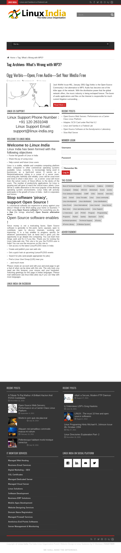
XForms (98, 220)
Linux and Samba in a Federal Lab (33, 2)
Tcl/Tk (101, 217)
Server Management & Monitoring (23, 526)
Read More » (59, 105)
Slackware (92, 217)
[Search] (112, 15)
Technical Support (85, 220)
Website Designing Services (21, 507)
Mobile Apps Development (20, 503)
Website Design (67, 544)
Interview (109, 194)
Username (66, 148)
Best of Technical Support (72, 186)
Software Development (18, 493)
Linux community (102, 197)
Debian (75, 190)
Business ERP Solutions (19, 498)
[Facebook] (68, 463)
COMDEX (109, 186)
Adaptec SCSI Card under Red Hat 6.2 (79, 122)
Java (64, 197)
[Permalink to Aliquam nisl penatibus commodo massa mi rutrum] (12, 436)
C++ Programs (89, 186)
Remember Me (70, 168)
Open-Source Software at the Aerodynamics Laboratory (87, 129)
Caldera (100, 186)
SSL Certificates (15, 475)
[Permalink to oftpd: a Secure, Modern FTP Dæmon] (68, 402)
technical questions (70, 220)
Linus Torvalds (81, 197)
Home (12, 58)
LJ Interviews (67, 213)
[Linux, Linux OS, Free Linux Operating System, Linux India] (36, 16)
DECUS (84, 190)
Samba (83, 217)
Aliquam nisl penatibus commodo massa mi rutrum (34, 430)
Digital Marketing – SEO (19, 470)
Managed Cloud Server (18, 484)
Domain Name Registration (20, 512)
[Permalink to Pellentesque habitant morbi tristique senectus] (12, 447)
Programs (66, 217)
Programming (102, 213)
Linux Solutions (15, 489)
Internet (100, 194)
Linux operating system (81, 209)
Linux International (80, 205)
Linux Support (98, 209)
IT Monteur (97, 544)
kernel (71, 197)
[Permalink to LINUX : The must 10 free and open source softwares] (68, 420)
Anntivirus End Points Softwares (23, 522)
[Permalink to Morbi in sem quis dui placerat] (12, 425)
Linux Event (67, 205)
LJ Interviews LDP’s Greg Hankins (81, 406)
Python (75, 217)
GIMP (86, 194)
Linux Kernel (106, 205)
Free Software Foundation (72, 194)
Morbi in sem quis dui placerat (32, 418)
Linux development (69, 201)
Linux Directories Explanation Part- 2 (81, 434)
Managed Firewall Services (20, 517)
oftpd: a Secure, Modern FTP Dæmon (93, 395)
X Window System (83, 224)
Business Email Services (19, 465)
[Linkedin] (77, 463)
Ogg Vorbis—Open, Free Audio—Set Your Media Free (46, 75)
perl (76, 213)
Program (91, 213)
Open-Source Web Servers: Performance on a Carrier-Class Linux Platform (36, 408)
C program (67, 190)
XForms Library (68, 224)
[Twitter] (95, 463)
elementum (93, 190)
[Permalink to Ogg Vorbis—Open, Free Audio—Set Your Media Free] (29, 106)
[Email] (86, 463)
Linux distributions (100, 201)
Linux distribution (85, 201)
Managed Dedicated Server (20, 479)
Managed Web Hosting (18, 460)
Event (102, 190)
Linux (92, 197)
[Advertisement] (60, 29)
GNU (93, 194)
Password (66, 158)
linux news (66, 209)
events (109, 190)
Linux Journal (94, 205)
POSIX (83, 213)
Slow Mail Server (70, 132)
